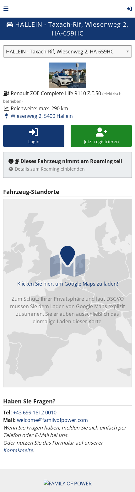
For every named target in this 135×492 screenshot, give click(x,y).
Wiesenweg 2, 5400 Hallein (41, 115)
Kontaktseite (18, 450)
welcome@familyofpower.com (52, 420)
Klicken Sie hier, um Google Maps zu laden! (67, 302)
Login (34, 142)
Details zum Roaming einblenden (49, 169)
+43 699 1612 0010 (35, 412)
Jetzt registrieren (101, 142)
